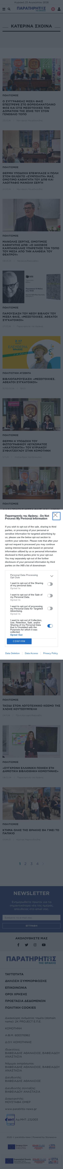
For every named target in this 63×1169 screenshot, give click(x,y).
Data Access (31, 653)
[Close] (56, 516)
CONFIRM (19, 641)
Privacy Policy (50, 653)
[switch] (50, 584)
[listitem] (31, 576)
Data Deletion (12, 653)
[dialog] (31, 585)
